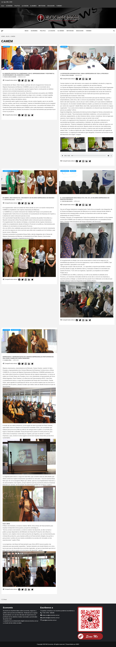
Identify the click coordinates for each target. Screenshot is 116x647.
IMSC (77, 644)
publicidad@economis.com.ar (50, 617)
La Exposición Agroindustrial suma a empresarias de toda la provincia (84, 73)
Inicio (2, 5)
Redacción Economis (10, 77)
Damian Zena (8, 360)
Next (5, 599)
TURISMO (59, 5)
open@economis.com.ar (49, 620)
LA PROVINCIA (7, 171)
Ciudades (6, 46)
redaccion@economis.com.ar (50, 615)
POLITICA (17, 5)
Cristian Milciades (9, 199)
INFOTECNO (42, 5)
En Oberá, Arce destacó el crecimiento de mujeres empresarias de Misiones (28, 197)
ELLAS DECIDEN (16, 330)
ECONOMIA (9, 5)
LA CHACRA (25, 5)
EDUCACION (50, 5)
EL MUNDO (33, 5)
